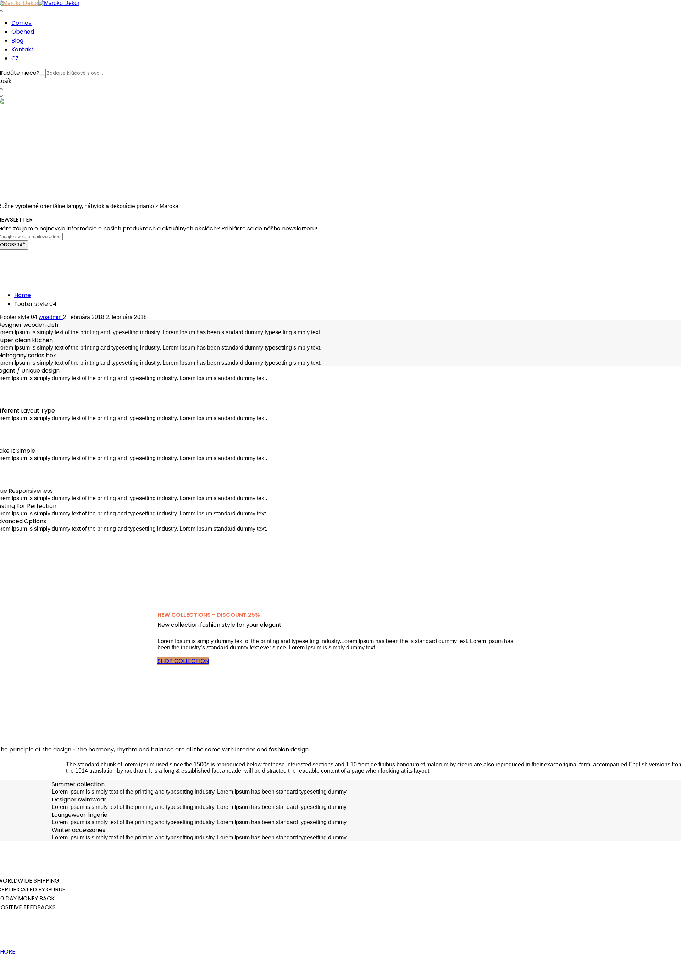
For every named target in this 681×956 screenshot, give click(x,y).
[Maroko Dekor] (58, 3)
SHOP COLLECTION (183, 661)
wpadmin (51, 317)
